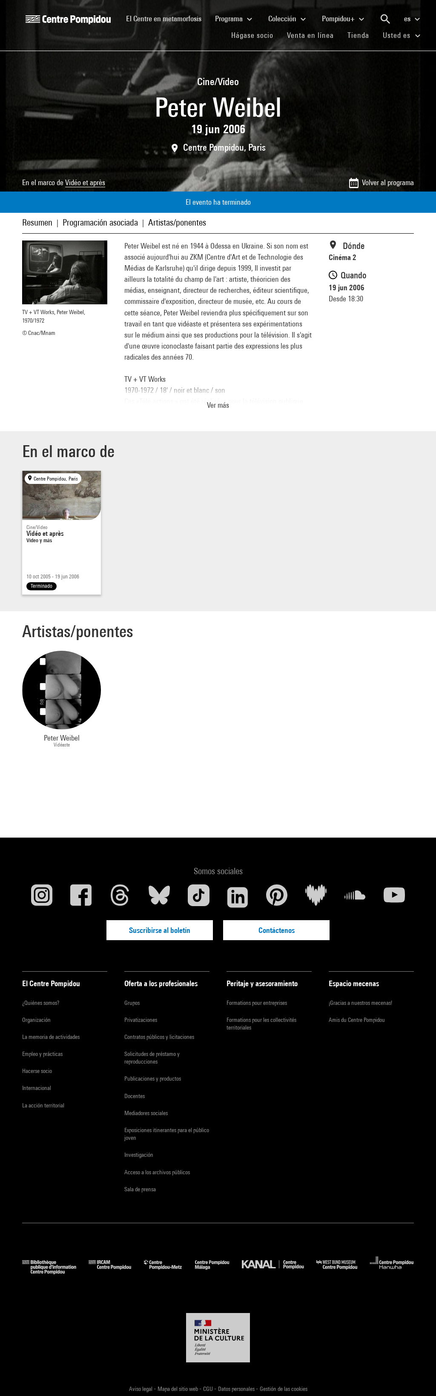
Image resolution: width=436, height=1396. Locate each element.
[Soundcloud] (355, 897)
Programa (229, 18)
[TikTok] (198, 897)
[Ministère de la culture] (218, 1337)
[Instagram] (41, 897)
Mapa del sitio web (178, 1388)
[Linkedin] (237, 897)
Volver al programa (388, 182)
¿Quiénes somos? (40, 1002)
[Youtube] (394, 897)
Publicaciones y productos (152, 1078)
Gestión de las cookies (283, 1388)
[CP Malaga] (218, 1271)
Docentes (134, 1096)
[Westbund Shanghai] (343, 1271)
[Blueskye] (159, 897)
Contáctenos (276, 930)
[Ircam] (116, 1271)
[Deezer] (316, 897)
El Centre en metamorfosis (167, 18)
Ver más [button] (218, 404)
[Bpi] (55, 1271)
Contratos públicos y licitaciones (159, 1036)
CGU (208, 1388)
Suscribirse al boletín (159, 930)
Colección (283, 18)
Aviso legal (141, 1388)
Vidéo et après (85, 182)
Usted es (398, 35)
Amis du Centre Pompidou (357, 1019)
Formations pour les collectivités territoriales (261, 1023)
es (408, 18)
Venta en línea (310, 35)
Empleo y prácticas (42, 1053)
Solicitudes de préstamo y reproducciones (152, 1057)
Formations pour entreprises (257, 1002)
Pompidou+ (339, 18)
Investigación (138, 1154)
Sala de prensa (140, 1189)
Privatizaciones (140, 1019)
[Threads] (120, 897)
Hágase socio (255, 35)
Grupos (132, 1002)
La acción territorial (43, 1105)
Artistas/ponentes (177, 222)
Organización (36, 1019)
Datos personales (237, 1388)
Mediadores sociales (146, 1113)
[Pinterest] (276, 897)
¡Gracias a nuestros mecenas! (360, 1002)
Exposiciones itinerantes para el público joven (166, 1134)
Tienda (361, 35)
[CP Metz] (169, 1271)
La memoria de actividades (51, 1036)
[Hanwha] (392, 1271)
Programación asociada (100, 222)
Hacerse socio (37, 1070)
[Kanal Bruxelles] (279, 1271)
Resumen (37, 222)
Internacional (36, 1087)
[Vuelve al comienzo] (415, 1376)
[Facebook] (80, 897)
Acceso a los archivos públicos (157, 1172)
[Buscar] (385, 19)
